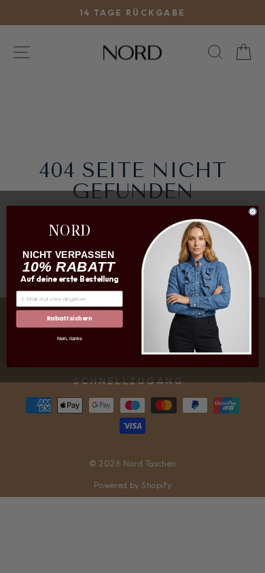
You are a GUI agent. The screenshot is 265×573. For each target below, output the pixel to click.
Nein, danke (69, 338)
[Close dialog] (252, 211)
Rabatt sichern (69, 318)
